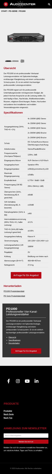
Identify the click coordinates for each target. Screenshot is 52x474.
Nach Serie (9, 414)
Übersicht (12, 337)
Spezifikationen (14, 340)
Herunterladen (14, 343)
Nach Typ (8, 418)
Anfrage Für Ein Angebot (26, 275)
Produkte (8, 411)
